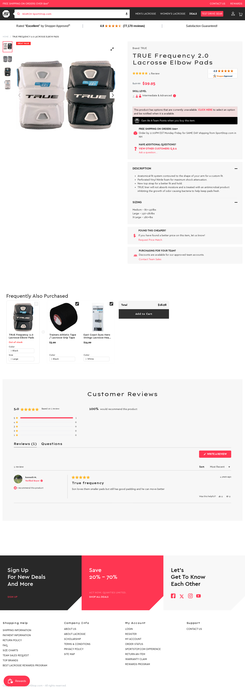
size (11, 355)
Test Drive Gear (212, 13)
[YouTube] (198, 596)
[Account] (233, 14)
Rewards (236, 3)
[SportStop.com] (7, 13)
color (12, 347)
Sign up (12, 597)
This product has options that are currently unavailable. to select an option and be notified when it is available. (184, 111)
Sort (202, 466)
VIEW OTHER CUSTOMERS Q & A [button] (158, 148)
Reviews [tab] (25, 444)
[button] (126, 14)
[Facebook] (173, 596)
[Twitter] (181, 596)
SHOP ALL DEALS (99, 597)
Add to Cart (143, 313)
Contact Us (217, 3)
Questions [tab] (51, 444)
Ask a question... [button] (148, 152)
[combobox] (76, 14)
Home (6, 36)
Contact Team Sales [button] (150, 259)
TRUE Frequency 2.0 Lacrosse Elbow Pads (35, 36)
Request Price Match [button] (150, 239)
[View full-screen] (112, 49)
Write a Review (218, 455)
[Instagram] (190, 596)
